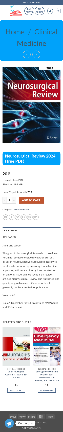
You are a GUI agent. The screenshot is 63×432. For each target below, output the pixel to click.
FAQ (45, 422)
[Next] (60, 363)
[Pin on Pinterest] (30, 217)
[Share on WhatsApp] (5, 217)
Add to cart (31, 200)
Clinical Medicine (21, 209)
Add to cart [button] (16, 390)
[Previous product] (36, 54)
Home (15, 31)
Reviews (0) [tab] (9, 237)
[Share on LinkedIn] (36, 217)
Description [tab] (10, 230)
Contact (36, 422)
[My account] (50, 11)
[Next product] (27, 54)
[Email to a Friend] (24, 217)
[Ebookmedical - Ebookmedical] (16, 11)
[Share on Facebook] (11, 217)
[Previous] (3, 363)
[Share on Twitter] (17, 217)
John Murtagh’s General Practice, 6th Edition (16, 374)
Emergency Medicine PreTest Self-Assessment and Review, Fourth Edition (47, 376)
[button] (5, 11)
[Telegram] (9, 423)
